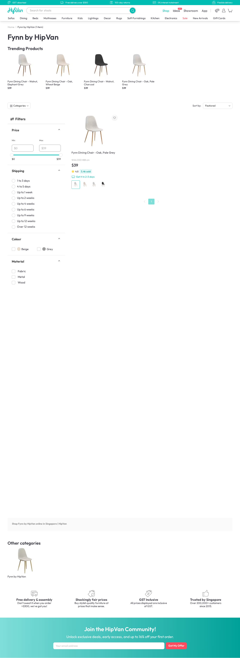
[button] (132, 10)
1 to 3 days (23, 180)
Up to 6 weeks (25, 209)
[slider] (12, 155)
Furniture (67, 18)
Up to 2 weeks (25, 198)
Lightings (93, 18)
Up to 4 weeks (25, 203)
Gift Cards (219, 18)
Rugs (119, 18)
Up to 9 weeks (25, 215)
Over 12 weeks (26, 227)
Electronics (171, 18)
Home (11, 27)
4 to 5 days (23, 186)
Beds (35, 18)
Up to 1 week (25, 192)
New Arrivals (200, 18)
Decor (107, 18)
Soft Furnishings (136, 18)
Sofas (11, 18)
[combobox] (81, 10)
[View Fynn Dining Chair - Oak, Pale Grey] (94, 152)
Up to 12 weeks (26, 221)
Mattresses (50, 18)
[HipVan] (15, 11)
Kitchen (155, 18)
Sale (185, 18)
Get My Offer (176, 645)
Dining (23, 18)
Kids (80, 18)
